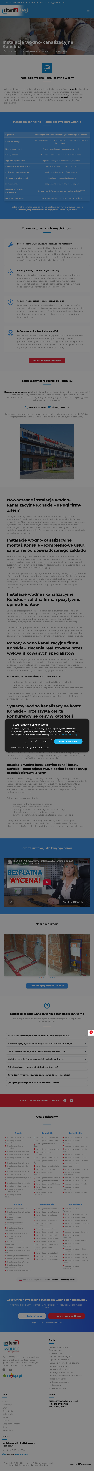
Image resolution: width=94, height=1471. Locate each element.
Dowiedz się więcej (69, 734)
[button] (39, 748)
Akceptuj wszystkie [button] (68, 741)
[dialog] (47, 735)
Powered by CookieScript (20, 748)
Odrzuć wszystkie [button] (38, 741)
